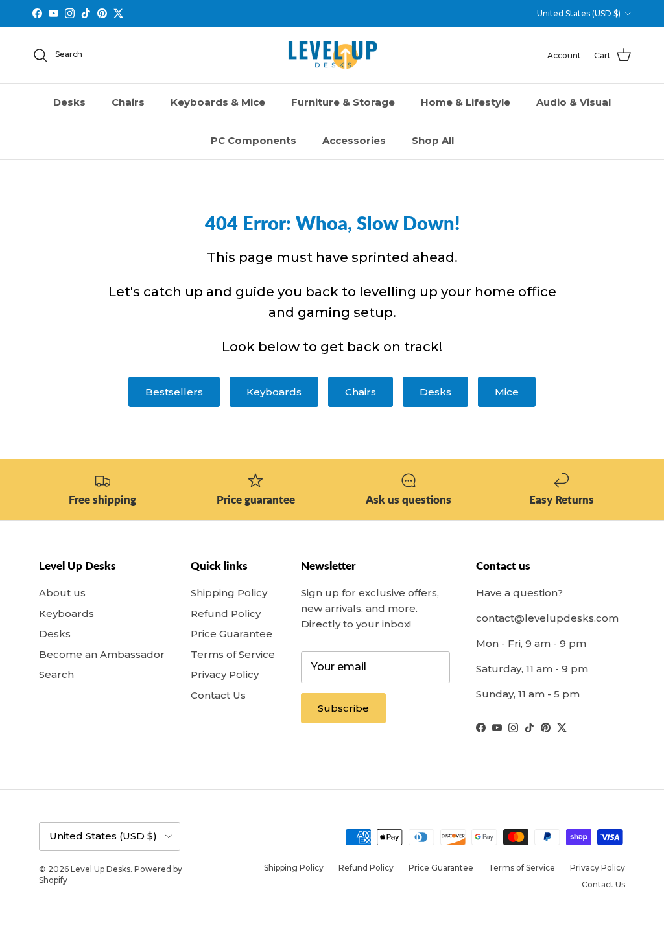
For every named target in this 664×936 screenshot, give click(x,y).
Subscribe (343, 708)
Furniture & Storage (343, 102)
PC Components (253, 140)
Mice (507, 392)
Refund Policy (226, 613)
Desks (69, 102)
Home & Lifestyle (465, 102)
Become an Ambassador (102, 654)
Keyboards (274, 392)
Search (56, 674)
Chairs (128, 102)
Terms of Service (233, 654)
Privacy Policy (225, 674)
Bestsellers (174, 392)
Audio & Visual (573, 102)
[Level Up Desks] (332, 55)
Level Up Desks (100, 869)
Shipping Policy (229, 593)
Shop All (433, 140)
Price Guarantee (231, 633)
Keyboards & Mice (218, 102)
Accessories (354, 140)
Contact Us (218, 695)
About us (62, 593)
